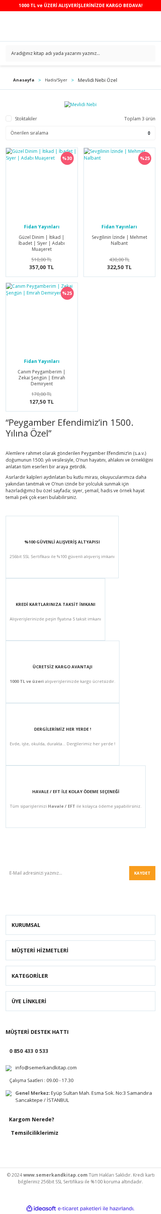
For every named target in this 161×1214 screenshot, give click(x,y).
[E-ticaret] (79, 1208)
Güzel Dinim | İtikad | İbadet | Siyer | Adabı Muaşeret (41, 243)
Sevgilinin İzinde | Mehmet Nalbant (119, 240)
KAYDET (142, 873)
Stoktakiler (26, 118)
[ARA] (147, 53)
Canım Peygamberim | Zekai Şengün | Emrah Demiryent (42, 378)
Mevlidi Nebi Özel (97, 80)
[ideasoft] (41, 1208)
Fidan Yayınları (42, 227)
